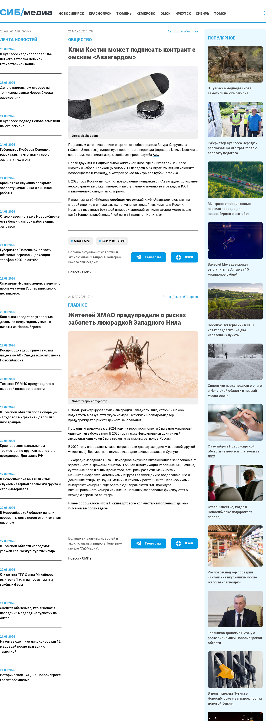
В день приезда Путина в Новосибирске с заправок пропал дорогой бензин (235, 698)
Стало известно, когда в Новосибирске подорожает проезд (230, 512)
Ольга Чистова (187, 31)
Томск (220, 14)
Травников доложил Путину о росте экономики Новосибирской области (235, 638)
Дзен (189, 257)
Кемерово (146, 14)
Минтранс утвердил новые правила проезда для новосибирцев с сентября (229, 209)
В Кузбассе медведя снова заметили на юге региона (229, 90)
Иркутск (183, 14)
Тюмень (124, 14)
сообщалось (89, 503)
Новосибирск (71, 14)
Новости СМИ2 (79, 272)
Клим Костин (113, 241)
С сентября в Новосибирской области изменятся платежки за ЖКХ (234, 451)
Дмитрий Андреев (185, 296)
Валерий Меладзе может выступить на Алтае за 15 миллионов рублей (228, 269)
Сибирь (202, 14)
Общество (80, 39)
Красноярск (100, 14)
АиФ (156, 155)
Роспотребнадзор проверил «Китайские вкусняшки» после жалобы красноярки (232, 577)
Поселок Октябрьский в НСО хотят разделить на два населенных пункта (231, 330)
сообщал (117, 200)
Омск (165, 14)
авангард (81, 241)
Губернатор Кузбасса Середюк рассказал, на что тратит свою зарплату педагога (232, 148)
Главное (77, 305)
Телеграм (153, 257)
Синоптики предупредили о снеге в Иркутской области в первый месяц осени (235, 391)
